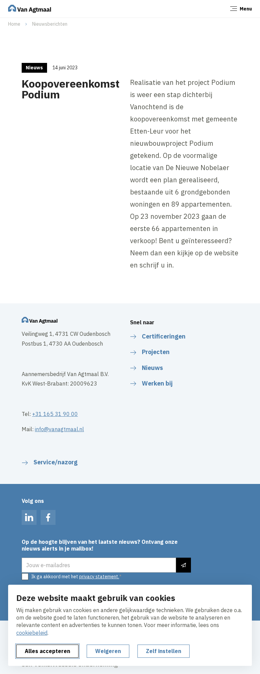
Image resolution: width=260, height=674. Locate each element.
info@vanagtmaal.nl (59, 429)
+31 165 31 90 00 (55, 414)
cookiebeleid (31, 632)
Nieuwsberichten (49, 24)
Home (14, 24)
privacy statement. (99, 577)
